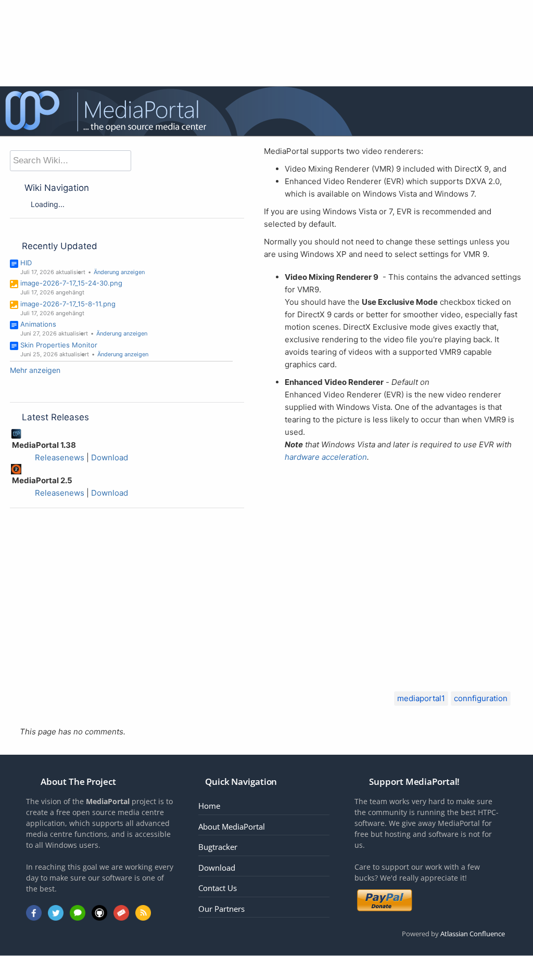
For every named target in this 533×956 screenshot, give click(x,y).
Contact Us (217, 888)
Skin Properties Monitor (58, 345)
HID (26, 263)
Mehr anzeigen (35, 370)
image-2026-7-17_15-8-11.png (68, 304)
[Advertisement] (393, 566)
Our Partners (221, 908)
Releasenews (59, 457)
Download (109, 457)
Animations (38, 324)
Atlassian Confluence (472, 933)
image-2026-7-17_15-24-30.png (71, 283)
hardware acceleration (326, 457)
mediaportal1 (421, 698)
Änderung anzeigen (119, 272)
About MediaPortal (231, 826)
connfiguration (480, 698)
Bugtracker (217, 847)
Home (209, 805)
